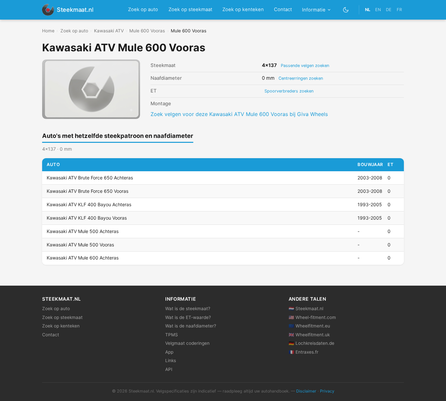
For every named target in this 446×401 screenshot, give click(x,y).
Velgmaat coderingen (187, 343)
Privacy (327, 391)
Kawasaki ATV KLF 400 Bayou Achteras (89, 204)
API (168, 369)
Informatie (314, 10)
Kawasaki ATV (109, 30)
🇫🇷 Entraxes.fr (303, 352)
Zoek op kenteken (243, 9)
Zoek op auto (143, 9)
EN (378, 9)
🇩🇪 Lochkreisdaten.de (311, 343)
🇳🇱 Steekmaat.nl (306, 308)
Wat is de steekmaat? (187, 308)
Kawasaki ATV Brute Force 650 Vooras (87, 191)
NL (367, 9)
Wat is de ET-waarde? (188, 317)
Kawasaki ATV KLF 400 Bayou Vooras (87, 218)
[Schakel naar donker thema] (346, 10)
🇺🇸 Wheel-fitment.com (312, 317)
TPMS (171, 334)
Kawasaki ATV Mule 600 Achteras (83, 257)
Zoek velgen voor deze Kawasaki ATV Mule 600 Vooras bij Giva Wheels (239, 114)
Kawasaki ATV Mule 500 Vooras (80, 244)
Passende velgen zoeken (305, 65)
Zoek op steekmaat (190, 9)
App (169, 352)
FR (399, 9)
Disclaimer (306, 391)
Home (48, 30)
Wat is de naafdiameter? (190, 325)
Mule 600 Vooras (147, 30)
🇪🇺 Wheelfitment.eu (309, 325)
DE (388, 9)
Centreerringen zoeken (301, 78)
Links (170, 360)
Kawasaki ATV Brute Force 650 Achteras (90, 177)
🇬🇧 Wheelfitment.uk (309, 334)
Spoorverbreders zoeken (288, 91)
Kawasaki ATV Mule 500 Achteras (83, 231)
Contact (283, 9)
